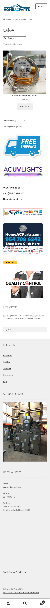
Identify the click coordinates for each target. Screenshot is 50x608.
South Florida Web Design (14, 572)
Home (8, 19)
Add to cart (25, 106)
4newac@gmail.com (12, 487)
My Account (8, 603)
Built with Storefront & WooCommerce (21, 592)
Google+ (7, 368)
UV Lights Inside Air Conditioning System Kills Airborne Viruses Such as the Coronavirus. (25, 317)
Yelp (5, 381)
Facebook (7, 355)
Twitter (6, 362)
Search (25, 603)
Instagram (8, 375)
